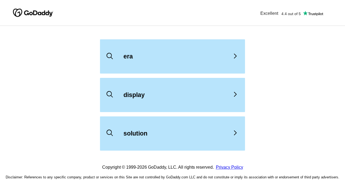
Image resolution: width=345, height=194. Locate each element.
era (128, 56)
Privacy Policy (229, 167)
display (134, 94)
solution (135, 133)
